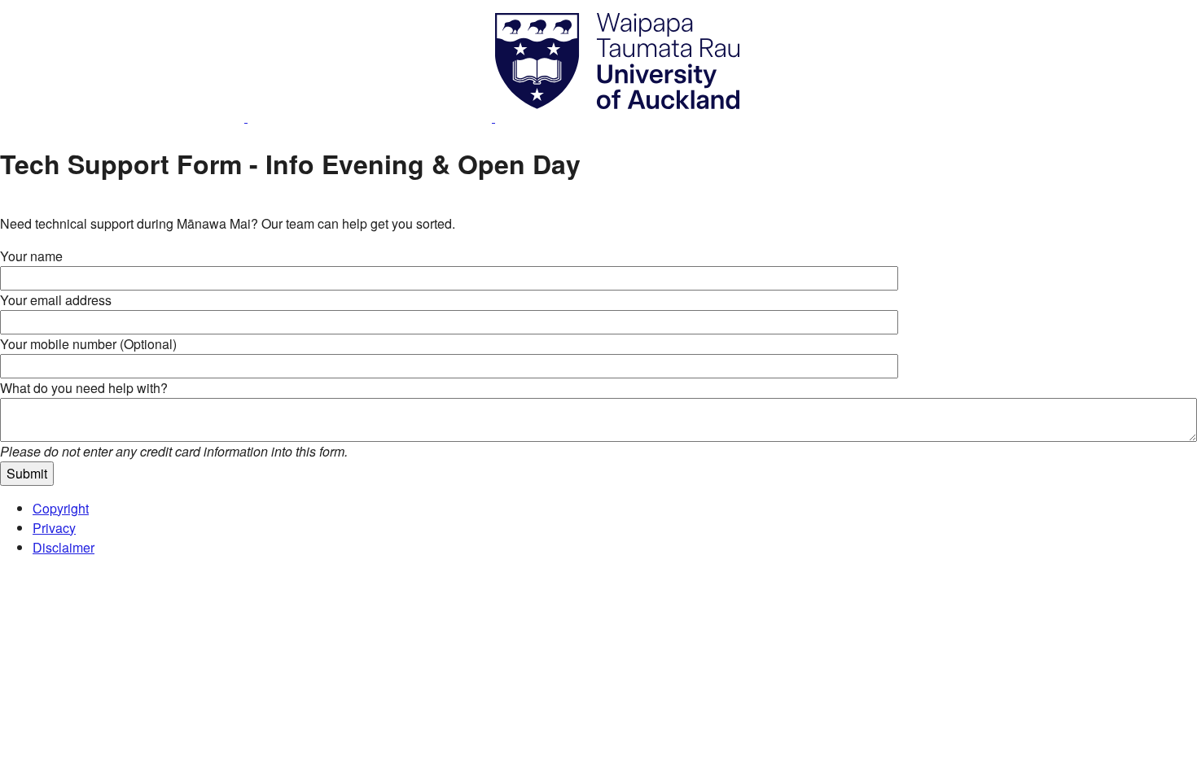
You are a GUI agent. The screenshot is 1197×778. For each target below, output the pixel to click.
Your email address (56, 300)
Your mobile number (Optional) (88, 343)
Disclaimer (63, 547)
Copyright (61, 508)
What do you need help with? (84, 387)
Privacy (54, 527)
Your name (31, 256)
